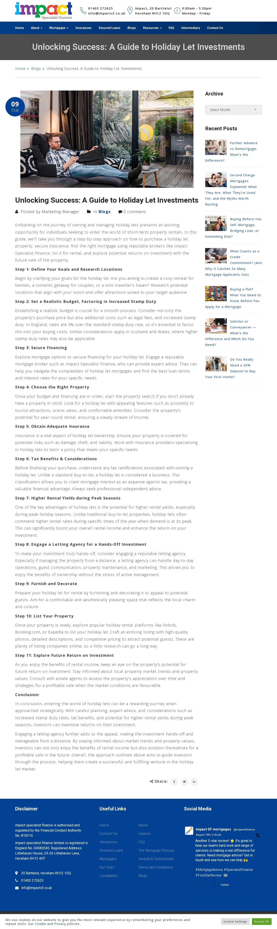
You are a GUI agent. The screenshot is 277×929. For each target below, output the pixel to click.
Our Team (107, 867)
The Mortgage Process (156, 850)
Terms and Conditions (155, 867)
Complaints (109, 876)
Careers (144, 834)
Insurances (108, 842)
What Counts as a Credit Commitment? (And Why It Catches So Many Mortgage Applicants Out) (233, 263)
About (143, 825)
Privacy (60, 923)
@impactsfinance (244, 829)
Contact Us (108, 834)
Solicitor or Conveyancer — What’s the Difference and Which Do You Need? (230, 333)
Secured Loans (111, 850)
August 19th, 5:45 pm (208, 834)
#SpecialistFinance (238, 870)
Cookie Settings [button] (235, 921)
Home (20, 68)
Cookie (40, 923)
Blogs (36, 68)
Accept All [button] (261, 921)
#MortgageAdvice (209, 870)
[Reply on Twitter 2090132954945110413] (198, 885)
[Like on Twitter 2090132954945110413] (215, 885)
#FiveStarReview (208, 875)
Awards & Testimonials (156, 859)
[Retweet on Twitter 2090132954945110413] (206, 885)
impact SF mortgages (213, 829)
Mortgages (108, 859)
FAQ (141, 842)
